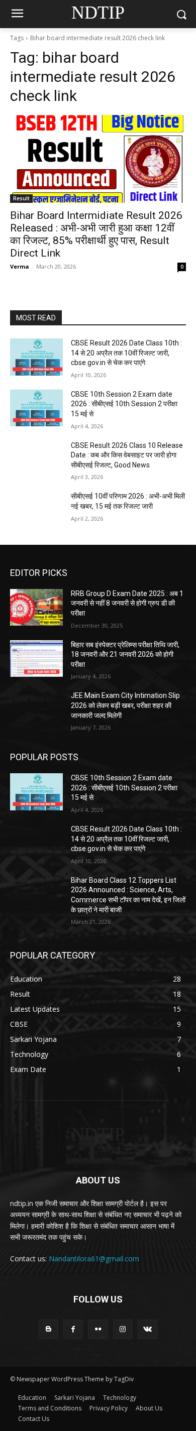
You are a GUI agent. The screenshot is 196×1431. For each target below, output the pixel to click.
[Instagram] (123, 1329)
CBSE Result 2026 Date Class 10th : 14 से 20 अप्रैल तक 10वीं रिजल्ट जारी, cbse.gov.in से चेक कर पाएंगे (126, 353)
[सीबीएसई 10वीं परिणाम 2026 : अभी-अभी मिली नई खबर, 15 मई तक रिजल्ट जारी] (36, 510)
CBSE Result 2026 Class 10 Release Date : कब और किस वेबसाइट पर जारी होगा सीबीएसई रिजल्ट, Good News (127, 455)
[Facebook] (73, 1329)
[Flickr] (98, 1329)
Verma (19, 266)
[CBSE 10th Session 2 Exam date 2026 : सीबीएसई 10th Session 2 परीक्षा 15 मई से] (36, 408)
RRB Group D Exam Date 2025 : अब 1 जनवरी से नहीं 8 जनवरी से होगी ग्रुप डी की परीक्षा (127, 603)
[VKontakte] (147, 1329)
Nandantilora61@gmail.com (94, 1258)
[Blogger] (48, 1329)
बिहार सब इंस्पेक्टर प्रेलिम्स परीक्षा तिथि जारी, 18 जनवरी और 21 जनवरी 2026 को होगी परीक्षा (125, 654)
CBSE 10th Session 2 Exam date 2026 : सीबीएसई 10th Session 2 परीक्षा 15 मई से (124, 404)
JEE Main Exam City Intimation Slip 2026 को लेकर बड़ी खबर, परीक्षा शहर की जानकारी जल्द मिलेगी (125, 705)
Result (21, 198)
